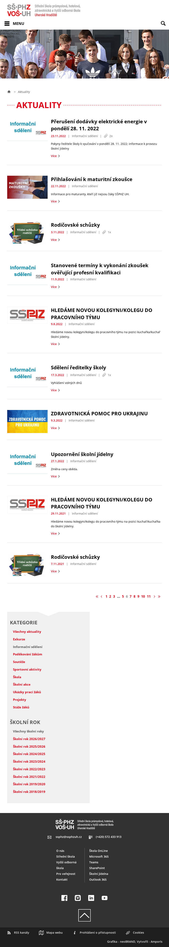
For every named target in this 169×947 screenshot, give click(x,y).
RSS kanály (21, 932)
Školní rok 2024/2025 (29, 754)
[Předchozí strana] (102, 596)
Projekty (19, 700)
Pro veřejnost (65, 874)
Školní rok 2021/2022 (29, 777)
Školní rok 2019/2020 (29, 784)
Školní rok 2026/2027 (29, 739)
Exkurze (19, 639)
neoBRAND (127, 942)
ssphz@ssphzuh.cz (69, 837)
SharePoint (97, 868)
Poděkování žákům (27, 654)
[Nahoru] (84, 915)
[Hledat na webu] (165, 26)
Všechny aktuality (27, 631)
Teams (93, 862)
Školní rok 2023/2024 (29, 761)
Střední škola (65, 856)
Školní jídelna (98, 874)
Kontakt (62, 879)
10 (143, 596)
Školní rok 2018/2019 (29, 792)
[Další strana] (154, 596)
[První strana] (97, 596)
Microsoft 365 (99, 856)
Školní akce (22, 684)
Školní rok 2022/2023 (29, 769)
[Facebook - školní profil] (64, 898)
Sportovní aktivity (27, 669)
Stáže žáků (21, 707)
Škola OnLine (98, 851)
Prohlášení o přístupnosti (98, 932)
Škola (17, 677)
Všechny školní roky (28, 731)
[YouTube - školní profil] (105, 898)
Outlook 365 (98, 879)
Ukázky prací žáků (27, 692)
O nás (60, 851)
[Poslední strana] (159, 596)
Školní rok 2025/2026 (29, 746)
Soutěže (19, 662)
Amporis (156, 942)
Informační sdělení (27, 647)
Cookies (138, 932)
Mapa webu (54, 932)
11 (149, 596)
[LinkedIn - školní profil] (91, 898)
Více (54, 156)
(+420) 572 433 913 (108, 837)
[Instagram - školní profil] (78, 898)
